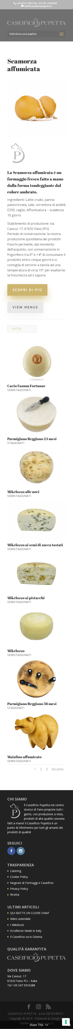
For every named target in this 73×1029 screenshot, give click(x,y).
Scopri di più (27, 290)
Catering (15, 871)
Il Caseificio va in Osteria (26, 937)
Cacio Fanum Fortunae (26, 385)
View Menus (25, 307)
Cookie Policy (19, 877)
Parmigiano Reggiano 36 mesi (32, 703)
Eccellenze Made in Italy (25, 931)
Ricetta (14, 894)
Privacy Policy (19, 889)
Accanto (58, 769)
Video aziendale (20, 919)
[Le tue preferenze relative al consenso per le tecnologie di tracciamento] (66, 1022)
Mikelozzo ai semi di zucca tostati (35, 544)
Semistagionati (19, 390)
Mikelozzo (16, 650)
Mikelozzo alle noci (23, 491)
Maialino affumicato (24, 756)
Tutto (16, 329)
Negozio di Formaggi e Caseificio (32, 883)
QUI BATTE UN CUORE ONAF (29, 913)
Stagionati (15, 443)
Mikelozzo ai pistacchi (26, 597)
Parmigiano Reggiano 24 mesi (32, 438)
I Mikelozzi (17, 925)
